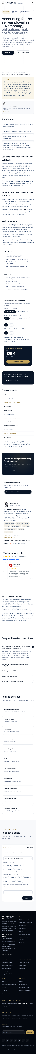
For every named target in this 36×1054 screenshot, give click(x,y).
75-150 (20, 318)
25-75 (13, 318)
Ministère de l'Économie (27, 1015)
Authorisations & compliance (22, 540)
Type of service (8, 855)
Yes (11, 325)
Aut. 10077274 (11, 1047)
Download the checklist (12, 492)
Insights (21, 981)
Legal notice (4, 1049)
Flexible (18, 869)
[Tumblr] (27, 1040)
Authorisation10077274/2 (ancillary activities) (8, 945)
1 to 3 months (8, 869)
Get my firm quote (18, 361)
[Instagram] (11, 1040)
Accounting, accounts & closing (15, 72)
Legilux (25, 1018)
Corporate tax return (24, 937)
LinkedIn (9, 111)
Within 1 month (18, 865)
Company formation (24, 919)
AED (18, 1015)
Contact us (4, 990)
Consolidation (22, 925)
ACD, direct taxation (8, 613)
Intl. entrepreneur (6, 968)
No (6, 325)
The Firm (4, 981)
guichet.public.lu (6, 1015)
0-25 (6, 318)
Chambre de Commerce (12, 1018)
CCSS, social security (8, 609)
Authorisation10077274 (9, 537)
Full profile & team (8, 540)
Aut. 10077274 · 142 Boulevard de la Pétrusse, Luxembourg (21, 12)
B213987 (12, 941)
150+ (27, 318)
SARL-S (13, 877)
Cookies (14, 1049)
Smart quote (22, 965)
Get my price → (7, 406)
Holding (13, 881)
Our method (22, 968)
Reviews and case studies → (11, 559)
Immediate (8, 865)
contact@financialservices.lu (9, 993)
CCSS (3, 1018)
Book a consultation (23, 52)
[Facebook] (7, 1040)
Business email (8, 889)
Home (3, 72)
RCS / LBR (13, 1015)
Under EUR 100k (9, 311)
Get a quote (7, 52)
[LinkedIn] (3, 1040)
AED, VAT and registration (23, 609)
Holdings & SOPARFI (7, 962)
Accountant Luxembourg (25, 922)
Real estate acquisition (25, 990)
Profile (4, 111)
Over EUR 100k (22, 311)
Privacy (10, 1049)
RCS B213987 (7, 535)
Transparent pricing (24, 962)
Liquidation (22, 942)
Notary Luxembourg (24, 987)
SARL (6, 877)
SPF (6, 881)
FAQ (20, 971)
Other (19, 881)
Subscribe (30, 1032)
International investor (7, 965)
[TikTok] (23, 1040)
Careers (4, 987)
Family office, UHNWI (7, 974)
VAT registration (23, 928)
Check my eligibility (11, 380)
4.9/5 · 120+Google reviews (19, 543)
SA (20, 877)
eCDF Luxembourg (24, 984)
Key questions (23, 993)
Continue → (27, 898)
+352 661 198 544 (7, 955)
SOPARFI (26, 877)
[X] (15, 1040)
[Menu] (32, 2)
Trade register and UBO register (24, 613)
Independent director (24, 934)
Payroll (21, 931)
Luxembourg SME (6, 971)
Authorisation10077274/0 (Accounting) (8, 949)
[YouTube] (19, 1040)
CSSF (20, 1018)
